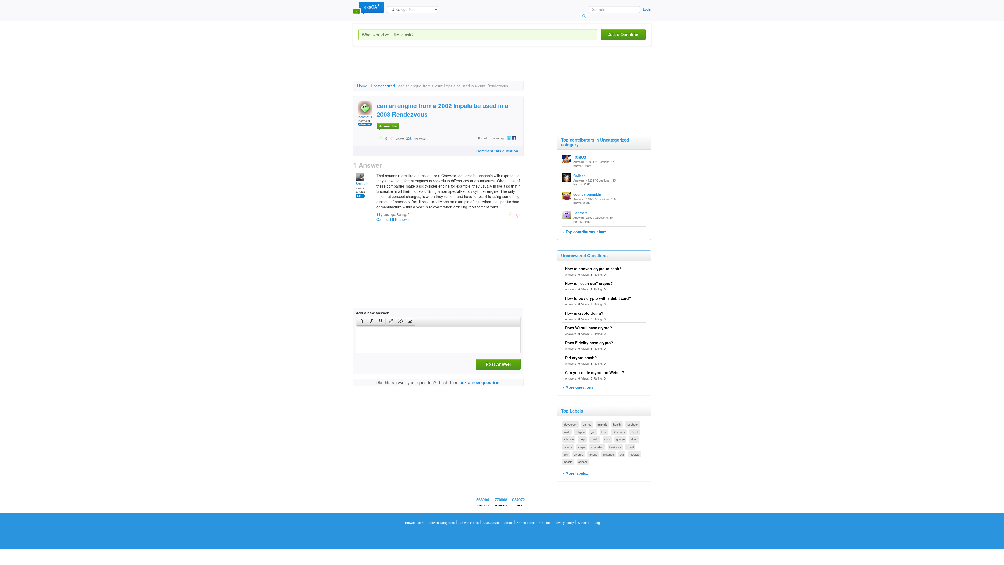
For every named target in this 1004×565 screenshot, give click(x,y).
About (508, 522)
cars (607, 439)
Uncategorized (383, 85)
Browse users (414, 522)
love (604, 432)
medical (634, 454)
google (620, 439)
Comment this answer (392, 219)
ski (566, 454)
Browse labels (469, 522)
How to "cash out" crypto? (589, 283)
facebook (632, 424)
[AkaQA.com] (368, 7)
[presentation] (362, 321)
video (634, 439)
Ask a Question (623, 34)
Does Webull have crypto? (588, 327)
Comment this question (497, 151)
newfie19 (365, 116)
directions (619, 432)
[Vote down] (392, 138)
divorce (578, 454)
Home (362, 85)
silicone (569, 439)
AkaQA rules (491, 522)
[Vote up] (381, 138)
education (597, 447)
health (617, 424)
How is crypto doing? (584, 313)
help (582, 439)
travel (634, 432)
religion (580, 432)
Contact (544, 522)
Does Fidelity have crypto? (589, 342)
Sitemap (584, 522)
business (615, 447)
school (582, 462)
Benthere (580, 212)
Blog (597, 522)
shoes (568, 447)
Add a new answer (372, 312)
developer (570, 424)
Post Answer (498, 364)
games (587, 424)
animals (602, 424)
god (593, 432)
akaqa (593, 454)
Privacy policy (564, 522)
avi (622, 454)
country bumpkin (587, 194)
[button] (362, 322)
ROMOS (579, 157)
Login (647, 9)
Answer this (388, 126)
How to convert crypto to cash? (593, 268)
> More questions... (579, 387)
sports (568, 462)
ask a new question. (480, 382)
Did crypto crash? (581, 357)
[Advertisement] (448, 68)
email (630, 447)
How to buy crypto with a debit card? (598, 298)
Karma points (526, 522)
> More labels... (575, 473)
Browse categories (441, 522)
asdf (567, 432)
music (594, 439)
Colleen (579, 175)
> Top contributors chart (584, 231)
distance (608, 454)
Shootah (362, 183)
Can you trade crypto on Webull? (594, 372)
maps (581, 447)
